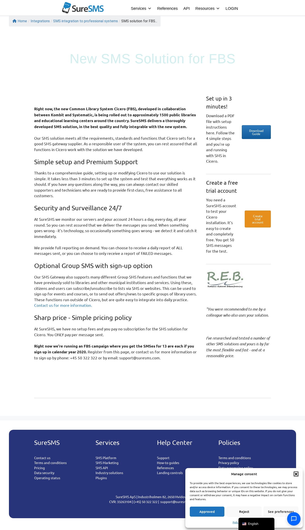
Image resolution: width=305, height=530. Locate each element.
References (167, 8)
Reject (244, 511)
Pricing (39, 468)
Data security (44, 473)
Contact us (42, 458)
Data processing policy (235, 468)
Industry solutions (109, 473)
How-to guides (168, 462)
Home (22, 21)
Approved (207, 511)
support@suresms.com (178, 501)
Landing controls (170, 473)
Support (163, 458)
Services (138, 8)
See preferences (281, 511)
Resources (205, 8)
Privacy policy (228, 462)
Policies (237, 522)
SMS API (102, 468)
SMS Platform (106, 458)
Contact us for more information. (63, 305)
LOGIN (232, 8)
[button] (296, 474)
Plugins (101, 478)
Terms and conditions (50, 462)
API (186, 8)
